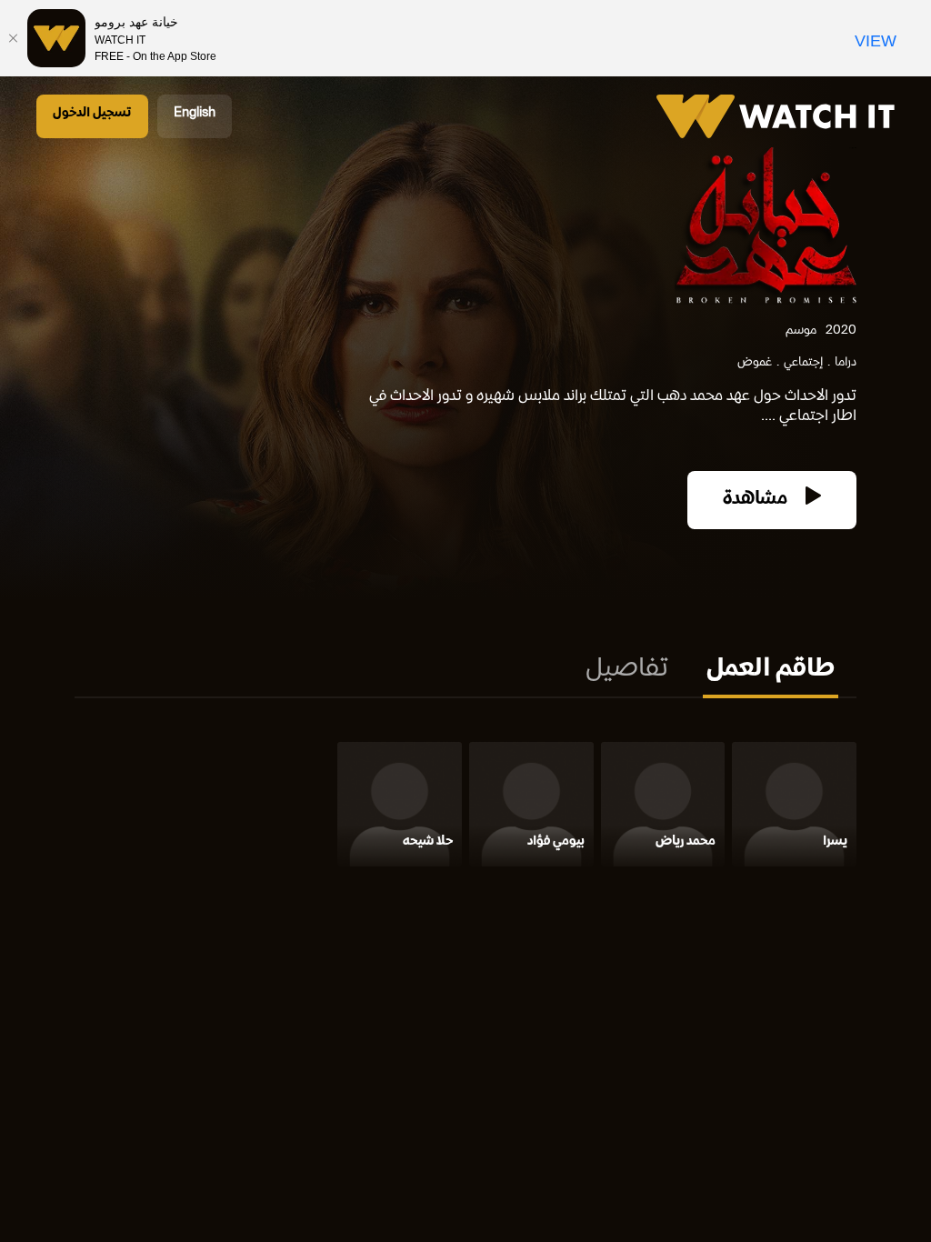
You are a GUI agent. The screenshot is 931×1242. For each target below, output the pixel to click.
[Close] (13, 38)
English (194, 113)
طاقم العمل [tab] (770, 670)
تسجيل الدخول (92, 113)
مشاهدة (757, 499)
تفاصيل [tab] (627, 670)
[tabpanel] (465, 808)
